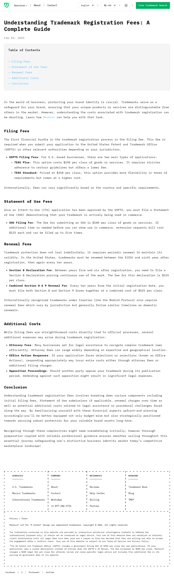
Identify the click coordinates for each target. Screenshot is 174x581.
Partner (94, 505)
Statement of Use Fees (29, 67)
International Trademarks (28, 499)
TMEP (131, 499)
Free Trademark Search (153, 5)
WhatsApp (56, 499)
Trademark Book (137, 486)
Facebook (10, 572)
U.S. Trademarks (22, 486)
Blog (131, 493)
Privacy (14, 518)
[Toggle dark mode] (126, 5)
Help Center (97, 493)
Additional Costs (25, 78)
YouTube (50, 572)
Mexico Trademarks (23, 493)
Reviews (94, 486)
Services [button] (19, 5)
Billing (94, 499)
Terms (24, 518)
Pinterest (34, 572)
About (37, 5)
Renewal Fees (22, 72)
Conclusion (20, 83)
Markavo (49, 117)
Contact (52, 5)
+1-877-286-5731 (61, 505)
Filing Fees (21, 61)
